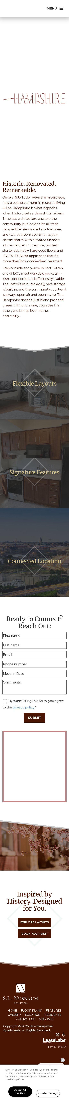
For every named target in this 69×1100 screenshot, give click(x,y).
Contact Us (25, 1019)
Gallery (14, 1015)
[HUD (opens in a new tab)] (58, 1035)
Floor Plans (31, 1010)
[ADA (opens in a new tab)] (64, 1035)
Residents (52, 1015)
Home (12, 1010)
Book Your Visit (34, 933)
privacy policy (23, 707)
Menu (52, 8)
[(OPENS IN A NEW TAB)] (20, 993)
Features (53, 1010)
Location (32, 1015)
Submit (34, 718)
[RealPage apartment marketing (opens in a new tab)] (34, 1041)
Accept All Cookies (20, 1092)
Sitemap (62, 1047)
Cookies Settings (48, 1093)
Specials (46, 1019)
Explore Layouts (34, 922)
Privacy (52, 1047)
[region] (34, 1082)
